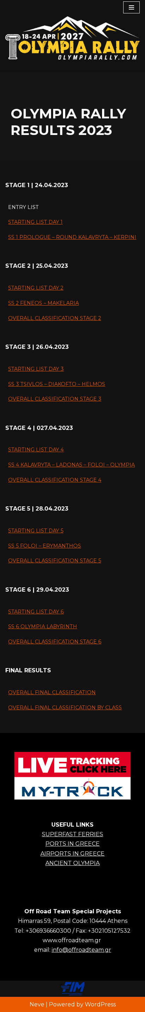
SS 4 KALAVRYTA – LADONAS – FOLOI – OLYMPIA (71, 465)
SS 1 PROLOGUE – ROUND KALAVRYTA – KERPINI (72, 237)
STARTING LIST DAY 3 (36, 369)
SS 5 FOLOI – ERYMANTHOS (44, 546)
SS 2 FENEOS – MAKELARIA (43, 303)
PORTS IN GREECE (72, 843)
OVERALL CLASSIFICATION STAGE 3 (54, 399)
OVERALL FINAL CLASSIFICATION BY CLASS (65, 707)
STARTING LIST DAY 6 (36, 612)
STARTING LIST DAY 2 (35, 288)
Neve (37, 1004)
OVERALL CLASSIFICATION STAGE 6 (54, 641)
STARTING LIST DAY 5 (35, 530)
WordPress (100, 1004)
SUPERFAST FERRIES (72, 834)
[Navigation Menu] (131, 7)
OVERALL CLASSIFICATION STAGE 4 (54, 480)
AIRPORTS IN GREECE (72, 853)
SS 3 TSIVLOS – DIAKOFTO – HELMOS (56, 384)
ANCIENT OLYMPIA (72, 863)
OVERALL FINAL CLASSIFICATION (52, 692)
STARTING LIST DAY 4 (36, 449)
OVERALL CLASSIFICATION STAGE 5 (54, 560)
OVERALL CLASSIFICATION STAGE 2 (54, 318)
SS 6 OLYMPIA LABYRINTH (42, 626)
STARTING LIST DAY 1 (35, 222)
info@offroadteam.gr (81, 949)
